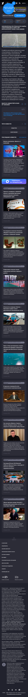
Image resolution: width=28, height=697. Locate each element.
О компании (4, 543)
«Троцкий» (4, 623)
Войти (23, 3)
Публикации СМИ (5, 571)
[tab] (20, 15)
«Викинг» (19, 622)
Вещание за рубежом (19, 579)
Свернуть (14, 539)
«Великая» (9, 623)
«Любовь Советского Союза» (17, 621)
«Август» (8, 621)
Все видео (4, 557)
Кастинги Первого (6, 554)
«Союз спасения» (6, 622)
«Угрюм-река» (13, 622)
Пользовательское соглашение (9, 560)
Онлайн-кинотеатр (6, 548)
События (4, 568)
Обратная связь (5, 563)
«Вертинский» (15, 623)
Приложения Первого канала (8, 551)
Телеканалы (13, 660)
